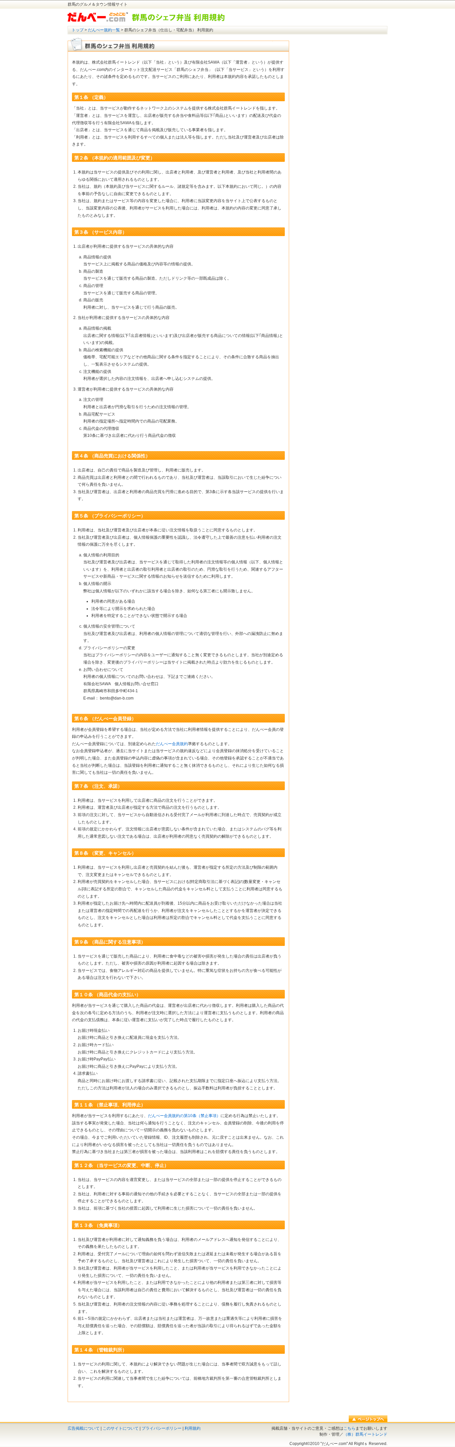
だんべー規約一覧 (104, 30)
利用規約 (193, 1428)
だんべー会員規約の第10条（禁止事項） (184, 1115)
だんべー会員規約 (172, 743)
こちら (349, 1428)
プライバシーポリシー (162, 1428)
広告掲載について (84, 1428)
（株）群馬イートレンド (365, 1434)
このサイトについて (121, 1428)
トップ (78, 30)
